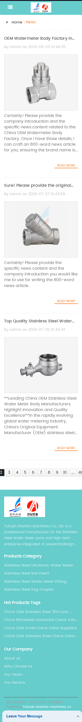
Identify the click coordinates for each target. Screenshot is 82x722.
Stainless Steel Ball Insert (26, 573)
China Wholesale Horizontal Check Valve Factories (41, 620)
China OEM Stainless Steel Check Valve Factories (39, 636)
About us (12, 658)
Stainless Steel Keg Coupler (29, 589)
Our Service (14, 683)
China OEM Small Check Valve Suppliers (40, 628)
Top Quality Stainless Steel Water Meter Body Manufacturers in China (40, 324)
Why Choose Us (18, 666)
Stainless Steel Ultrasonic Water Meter (38, 565)
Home (17, 22)
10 (65, 472)
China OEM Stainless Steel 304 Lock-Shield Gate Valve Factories (37, 612)
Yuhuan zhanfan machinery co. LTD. (39, 709)
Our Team (13, 675)
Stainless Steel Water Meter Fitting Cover (35, 581)
